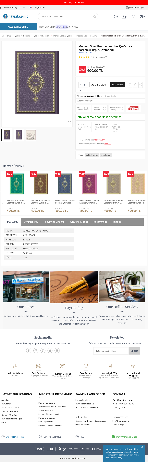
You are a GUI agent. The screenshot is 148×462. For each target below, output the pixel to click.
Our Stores (6, 404)
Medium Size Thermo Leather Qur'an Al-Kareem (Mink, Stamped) (110, 201)
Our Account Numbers (84, 404)
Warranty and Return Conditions (52, 406)
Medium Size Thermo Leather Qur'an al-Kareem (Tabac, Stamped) (38, 201)
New (41, 27)
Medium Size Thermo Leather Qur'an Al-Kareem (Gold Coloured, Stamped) (135, 201)
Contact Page (118, 424)
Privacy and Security (47, 418)
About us (5, 400)
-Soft (74, 458)
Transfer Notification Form (86, 407)
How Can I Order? (82, 424)
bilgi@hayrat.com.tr (120, 421)
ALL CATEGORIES (18, 27)
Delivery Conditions (46, 403)
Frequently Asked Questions (50, 425)
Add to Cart (99, 85)
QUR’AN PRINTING (15, 436)
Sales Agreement (45, 410)
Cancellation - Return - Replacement (90, 421)
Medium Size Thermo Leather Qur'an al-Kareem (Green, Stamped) (14, 201)
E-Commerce (82, 458)
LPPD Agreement (45, 421)
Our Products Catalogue (11, 419)
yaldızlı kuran (92, 155)
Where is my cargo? (136, 7)
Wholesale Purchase (9, 407)
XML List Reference (9, 411)
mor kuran (105, 155)
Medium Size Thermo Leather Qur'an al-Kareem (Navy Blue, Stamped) (62, 201)
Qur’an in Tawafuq (9, 415)
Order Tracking (81, 417)
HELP (82, 436)
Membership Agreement (48, 414)
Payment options (82, 400)
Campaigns (62, 27)
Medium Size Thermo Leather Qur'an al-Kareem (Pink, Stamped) (86, 201)
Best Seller (50, 27)
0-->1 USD (73, 27)
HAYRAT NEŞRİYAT (86, 53)
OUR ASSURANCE (52, 436)
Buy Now (117, 84)
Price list (5, 422)
